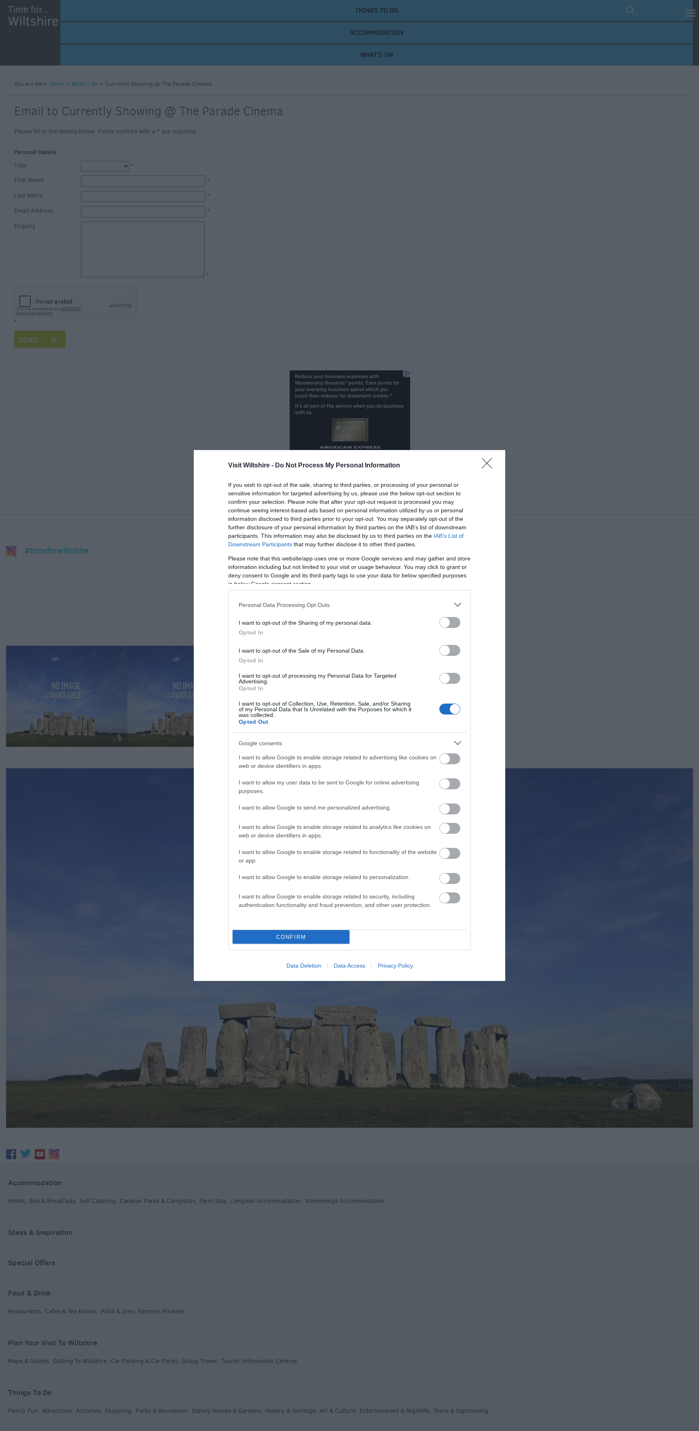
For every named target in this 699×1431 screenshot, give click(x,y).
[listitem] (349, 604)
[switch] (449, 622)
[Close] (489, 465)
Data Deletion (303, 965)
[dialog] (349, 715)
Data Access (349, 965)
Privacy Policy (395, 965)
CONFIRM (291, 937)
